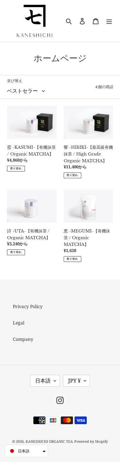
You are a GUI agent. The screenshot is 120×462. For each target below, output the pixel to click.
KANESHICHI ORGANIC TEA (49, 441)
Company (23, 339)
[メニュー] (109, 21)
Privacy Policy (28, 306)
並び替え (14, 80)
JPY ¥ (74, 380)
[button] (26, 451)
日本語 (43, 380)
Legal (18, 323)
